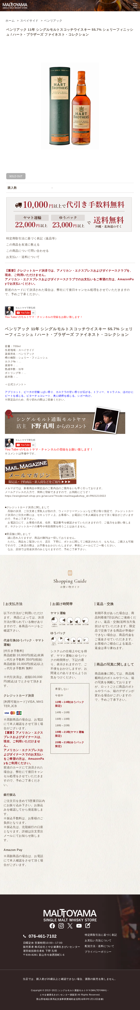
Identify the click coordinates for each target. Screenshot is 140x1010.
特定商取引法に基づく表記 (101, 934)
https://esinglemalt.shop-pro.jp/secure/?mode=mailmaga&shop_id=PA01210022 (55, 495)
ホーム (10, 20)
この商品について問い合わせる (27, 250)
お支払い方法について (98, 940)
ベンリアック (53, 20)
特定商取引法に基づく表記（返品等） (32, 238)
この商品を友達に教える (23, 244)
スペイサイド (29, 20)
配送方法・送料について (99, 946)
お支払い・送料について (23, 256)
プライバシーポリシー (98, 951)
